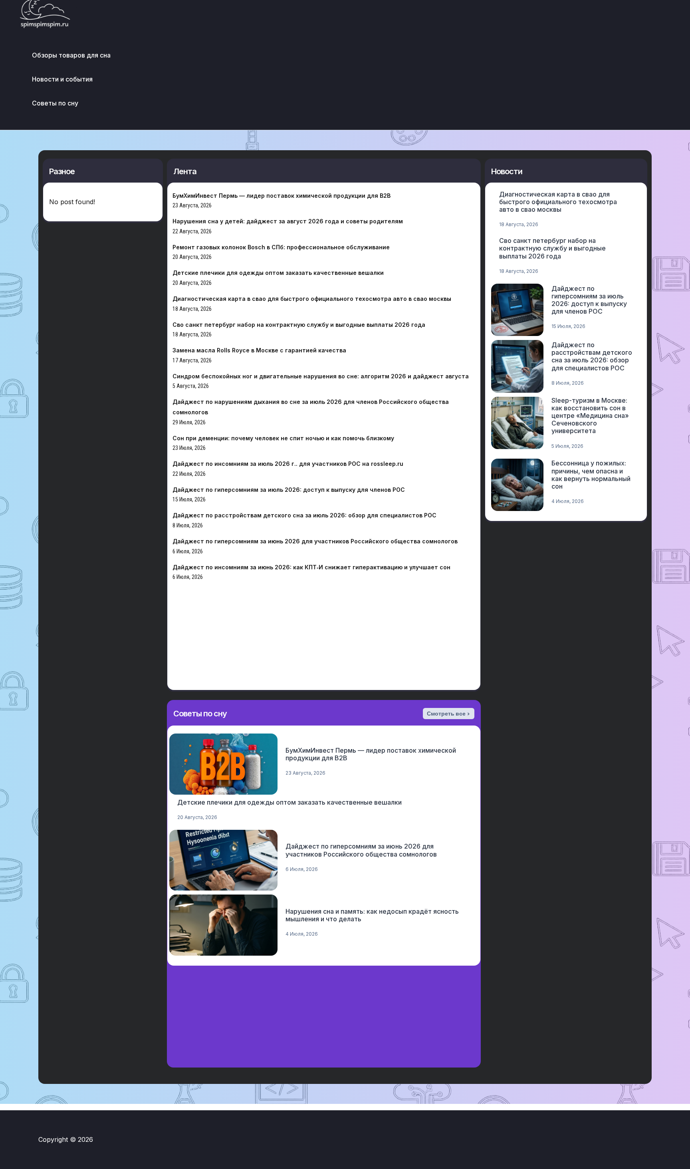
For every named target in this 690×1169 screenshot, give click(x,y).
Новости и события (62, 79)
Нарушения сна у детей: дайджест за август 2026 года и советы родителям (287, 221)
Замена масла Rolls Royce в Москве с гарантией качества (259, 350)
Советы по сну (55, 103)
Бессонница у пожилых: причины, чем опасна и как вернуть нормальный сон (591, 474)
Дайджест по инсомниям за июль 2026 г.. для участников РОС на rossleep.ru (287, 463)
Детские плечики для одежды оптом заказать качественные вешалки (278, 272)
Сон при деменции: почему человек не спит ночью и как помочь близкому (283, 438)
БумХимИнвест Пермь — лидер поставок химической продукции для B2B (281, 195)
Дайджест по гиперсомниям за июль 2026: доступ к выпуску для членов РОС (288, 489)
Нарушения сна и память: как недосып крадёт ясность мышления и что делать (372, 915)
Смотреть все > (448, 713)
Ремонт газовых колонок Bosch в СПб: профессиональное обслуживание (281, 247)
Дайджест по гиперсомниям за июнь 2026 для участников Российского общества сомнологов (315, 541)
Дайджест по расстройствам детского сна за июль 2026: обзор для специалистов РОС (304, 515)
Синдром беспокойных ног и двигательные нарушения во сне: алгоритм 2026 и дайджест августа (320, 376)
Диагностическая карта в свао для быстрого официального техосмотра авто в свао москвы (311, 298)
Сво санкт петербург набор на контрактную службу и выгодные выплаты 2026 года (298, 324)
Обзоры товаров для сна (71, 55)
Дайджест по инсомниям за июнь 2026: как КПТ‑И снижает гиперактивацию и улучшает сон (311, 567)
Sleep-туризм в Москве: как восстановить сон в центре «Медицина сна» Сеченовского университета (590, 415)
